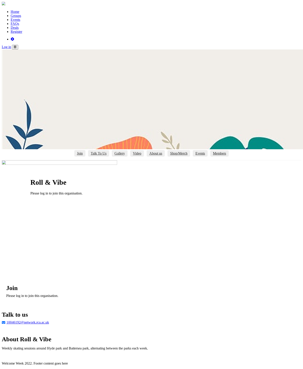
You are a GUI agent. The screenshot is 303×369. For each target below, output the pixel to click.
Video (137, 153)
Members (219, 153)
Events (200, 153)
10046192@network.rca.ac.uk (27, 322)
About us (155, 153)
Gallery (119, 153)
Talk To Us (98, 153)
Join (80, 153)
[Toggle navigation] (15, 47)
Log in (6, 47)
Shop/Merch (178, 153)
